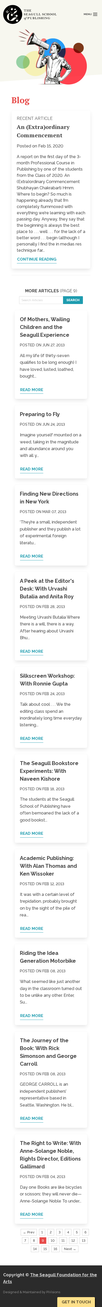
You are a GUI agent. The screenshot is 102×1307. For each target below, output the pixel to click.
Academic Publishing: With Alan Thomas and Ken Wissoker (48, 866)
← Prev (29, 1232)
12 (73, 1241)
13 (83, 1241)
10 (53, 1241)
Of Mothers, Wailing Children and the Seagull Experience (45, 327)
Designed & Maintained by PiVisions (31, 1292)
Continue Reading (36, 259)
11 (63, 1241)
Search (73, 300)
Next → (70, 1249)
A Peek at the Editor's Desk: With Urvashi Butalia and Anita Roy (47, 589)
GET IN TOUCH (76, 1302)
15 (45, 1249)
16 (55, 1249)
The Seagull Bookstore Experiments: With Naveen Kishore (49, 771)
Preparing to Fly (40, 414)
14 (35, 1249)
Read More (31, 389)
